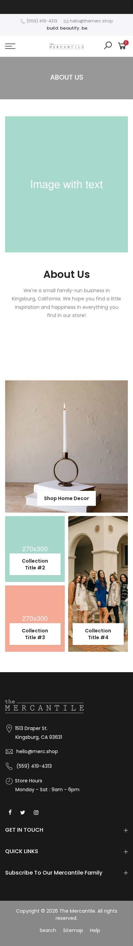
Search (48, 930)
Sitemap (73, 930)
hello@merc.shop (37, 751)
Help (95, 930)
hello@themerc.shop (91, 21)
